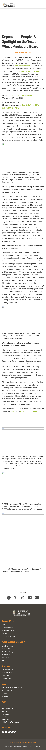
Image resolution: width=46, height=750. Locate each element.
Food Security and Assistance (8, 718)
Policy (4, 705)
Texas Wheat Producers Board (21, 95)
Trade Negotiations (8, 708)
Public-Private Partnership (10, 722)
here (12, 411)
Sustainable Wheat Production (12, 687)
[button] (9, 598)
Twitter (34, 411)
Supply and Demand (8, 630)
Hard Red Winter (7, 646)
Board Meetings (7, 678)
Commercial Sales (8, 627)
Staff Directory (6, 693)
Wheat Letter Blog (7, 670)
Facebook (24, 411)
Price (3, 625)
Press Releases (7, 672)
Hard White (6, 655)
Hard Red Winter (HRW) (31, 105)
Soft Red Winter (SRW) (11, 108)
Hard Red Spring (7, 652)
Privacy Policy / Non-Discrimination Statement (23, 742)
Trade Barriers (6, 711)
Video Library (6, 675)
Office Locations (7, 690)
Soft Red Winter (7, 649)
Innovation (5, 714)
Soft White (5, 657)
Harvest (4, 633)
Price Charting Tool (8, 636)
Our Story (5, 696)
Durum (4, 660)
